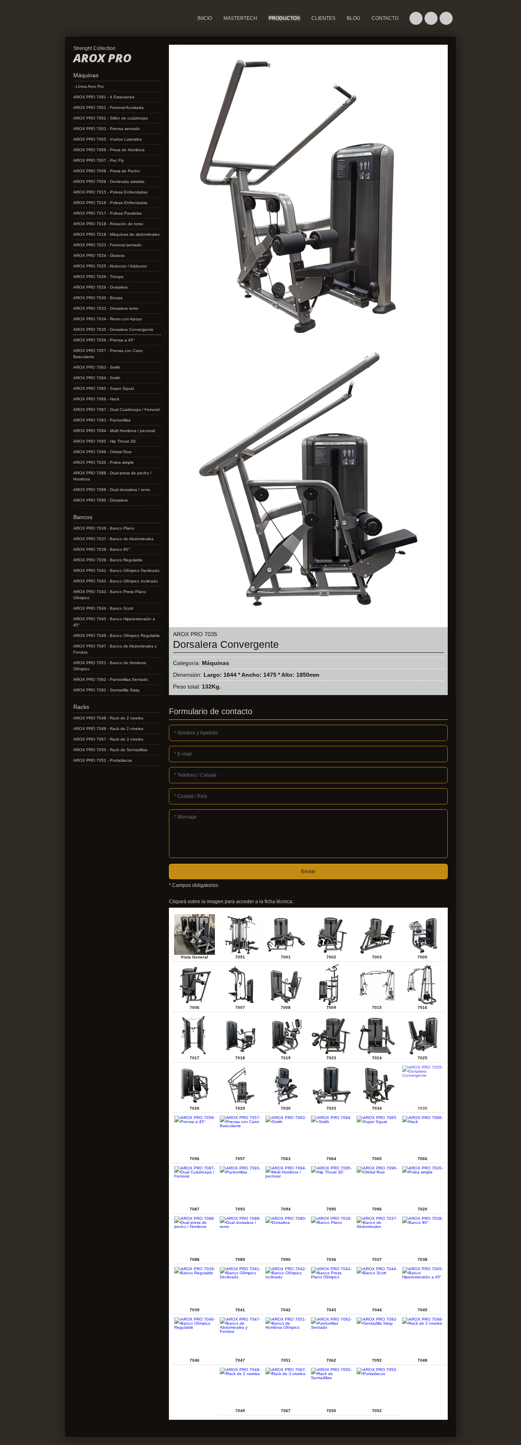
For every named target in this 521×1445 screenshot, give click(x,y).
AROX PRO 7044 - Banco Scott (103, 608)
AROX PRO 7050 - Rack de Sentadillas (110, 749)
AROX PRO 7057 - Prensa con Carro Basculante (108, 353)
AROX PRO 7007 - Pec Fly (98, 160)
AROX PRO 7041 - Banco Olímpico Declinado (116, 570)
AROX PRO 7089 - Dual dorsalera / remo (111, 489)
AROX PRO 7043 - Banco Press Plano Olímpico (109, 594)
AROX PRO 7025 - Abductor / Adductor (110, 266)
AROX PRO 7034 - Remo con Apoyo (107, 319)
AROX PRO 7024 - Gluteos (99, 255)
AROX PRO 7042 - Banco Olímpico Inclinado (115, 581)
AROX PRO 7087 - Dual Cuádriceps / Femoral (116, 409)
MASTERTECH (240, 18)
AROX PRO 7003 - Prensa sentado (106, 128)
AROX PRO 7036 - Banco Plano (103, 528)
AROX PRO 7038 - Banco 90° (101, 549)
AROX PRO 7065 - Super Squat (103, 388)
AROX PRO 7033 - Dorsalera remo (105, 308)
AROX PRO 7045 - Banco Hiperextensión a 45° (114, 622)
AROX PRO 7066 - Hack (96, 399)
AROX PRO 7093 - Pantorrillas (102, 420)
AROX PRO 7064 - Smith (96, 378)
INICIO (204, 18)
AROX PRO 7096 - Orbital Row (102, 452)
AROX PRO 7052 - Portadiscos (102, 760)
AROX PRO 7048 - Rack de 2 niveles (108, 718)
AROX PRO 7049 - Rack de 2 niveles (108, 728)
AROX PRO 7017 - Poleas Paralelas (107, 213)
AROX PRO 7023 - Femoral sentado (107, 245)
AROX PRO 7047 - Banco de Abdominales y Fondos (115, 649)
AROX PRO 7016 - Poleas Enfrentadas (110, 202)
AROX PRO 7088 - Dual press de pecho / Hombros (112, 476)
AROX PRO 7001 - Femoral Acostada (108, 107)
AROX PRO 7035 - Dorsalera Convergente (113, 329)
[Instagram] (446, 18)
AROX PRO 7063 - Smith (96, 367)
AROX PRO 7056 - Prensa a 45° (104, 340)
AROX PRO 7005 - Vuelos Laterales (107, 139)
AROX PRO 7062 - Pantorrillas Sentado (110, 679)
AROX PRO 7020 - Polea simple (103, 462)
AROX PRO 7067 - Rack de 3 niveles (108, 739)
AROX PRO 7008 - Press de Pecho (106, 171)
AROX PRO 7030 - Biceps (98, 298)
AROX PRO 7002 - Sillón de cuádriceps (110, 118)
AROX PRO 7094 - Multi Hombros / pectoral (114, 430)
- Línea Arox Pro (88, 86)
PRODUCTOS (284, 18)
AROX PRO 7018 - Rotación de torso (108, 224)
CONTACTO (385, 18)
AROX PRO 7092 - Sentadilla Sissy (106, 690)
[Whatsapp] (415, 18)
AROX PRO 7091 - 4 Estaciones (103, 97)
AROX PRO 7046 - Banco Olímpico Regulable (116, 635)
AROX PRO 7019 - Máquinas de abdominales (116, 234)
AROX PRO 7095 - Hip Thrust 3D (104, 441)
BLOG (353, 18)
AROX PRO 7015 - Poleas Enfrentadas (110, 192)
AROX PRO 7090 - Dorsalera (100, 500)
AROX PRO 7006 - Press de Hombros (108, 150)
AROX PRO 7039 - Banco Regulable (107, 560)
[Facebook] (431, 18)
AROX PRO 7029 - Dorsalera (100, 287)
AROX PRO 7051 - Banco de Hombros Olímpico (109, 666)
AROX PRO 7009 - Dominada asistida (108, 181)
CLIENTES (323, 18)
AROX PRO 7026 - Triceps (98, 276)
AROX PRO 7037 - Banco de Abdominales (113, 539)
